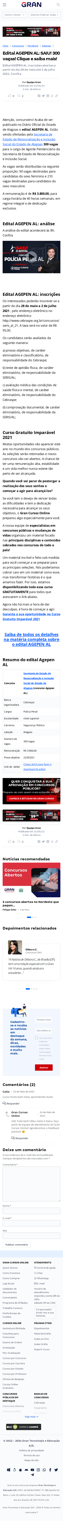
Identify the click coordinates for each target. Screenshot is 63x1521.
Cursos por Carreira (14, 1363)
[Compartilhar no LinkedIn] (47, 96)
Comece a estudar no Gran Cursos (31, 798)
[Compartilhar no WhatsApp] (52, 96)
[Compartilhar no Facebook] (38, 96)
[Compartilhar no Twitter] (43, 96)
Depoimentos (41, 1328)
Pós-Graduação (11, 1353)
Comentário (10, 1164)
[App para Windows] (8, 1470)
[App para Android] (26, 1470)
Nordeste (33, 45)
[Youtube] (32, 1470)
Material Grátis (42, 1333)
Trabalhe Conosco (13, 1308)
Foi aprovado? (45, 1312)
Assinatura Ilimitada (14, 1328)
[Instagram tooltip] (38, 1470)
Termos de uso (31, 1455)
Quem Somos (10, 1268)
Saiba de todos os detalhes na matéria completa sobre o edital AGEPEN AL (31, 639)
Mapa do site (31, 1460)
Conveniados (10, 1297)
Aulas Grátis (41, 1344)
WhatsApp (43, 1278)
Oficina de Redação (13, 1379)
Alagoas (46, 45)
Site (5, 1230)
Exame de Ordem (12, 1342)
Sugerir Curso (42, 1349)
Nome (7, 1206)
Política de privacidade (31, 1450)
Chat (40, 1273)
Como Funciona (11, 1273)
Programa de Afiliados (15, 1303)
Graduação (9, 1347)
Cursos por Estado (13, 1368)
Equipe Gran (34, 82)
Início (5, 45)
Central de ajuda (46, 1268)
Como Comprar (11, 1278)
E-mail (7, 1218)
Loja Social (8, 1283)
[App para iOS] (20, 1470)
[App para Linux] (14, 1470)
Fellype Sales (9, 909)
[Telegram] (32, 1475)
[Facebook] (50, 1470)
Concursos (18, 45)
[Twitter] (56, 1470)
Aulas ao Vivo (41, 1339)
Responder (13, 1103)
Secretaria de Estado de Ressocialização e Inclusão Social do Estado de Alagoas (29, 139)
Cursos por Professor (15, 1374)
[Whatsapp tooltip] (44, 1470)
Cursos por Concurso (14, 1358)
